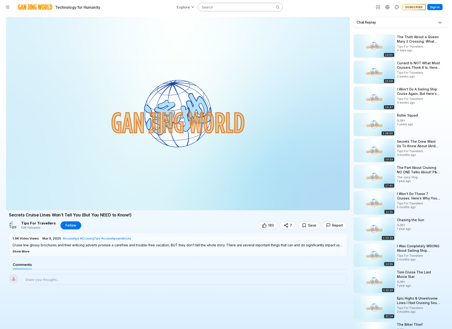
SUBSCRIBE (414, 7)
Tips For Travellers (38, 223)
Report (337, 225)
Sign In (435, 7)
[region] (178, 113)
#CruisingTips (90, 238)
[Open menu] (7, 7)
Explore (183, 7)
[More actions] (445, 36)
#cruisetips (71, 238)
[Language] (387, 7)
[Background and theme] (397, 7)
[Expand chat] (440, 22)
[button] (178, 244)
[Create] (378, 7)
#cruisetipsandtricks (116, 238)
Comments (22, 264)
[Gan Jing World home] (35, 7)
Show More (20, 251)
